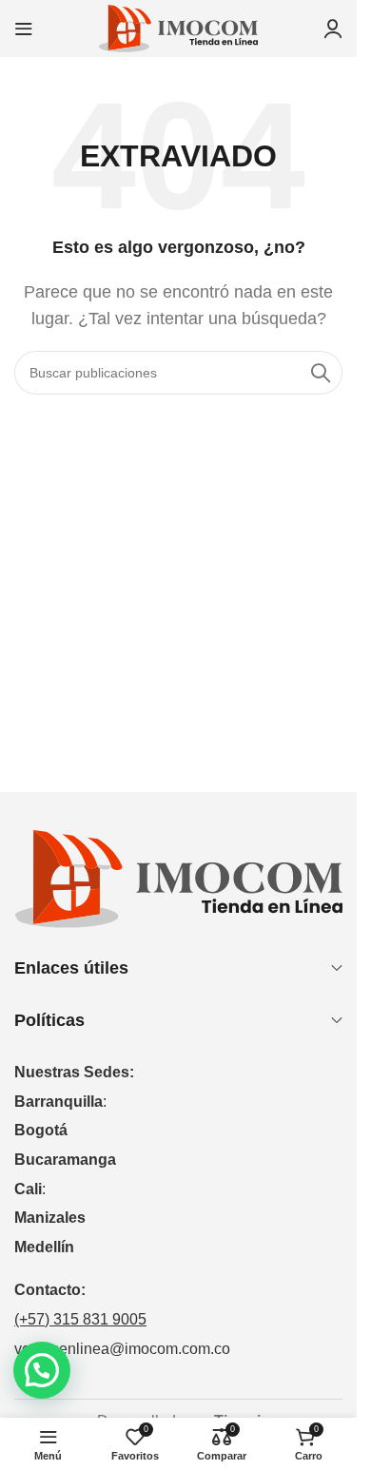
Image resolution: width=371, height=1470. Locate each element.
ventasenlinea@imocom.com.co (122, 1349)
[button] (41, 1370)
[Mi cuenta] (333, 29)
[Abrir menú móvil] (24, 29)
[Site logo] (179, 27)
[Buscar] (320, 373)
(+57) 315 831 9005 (80, 1319)
